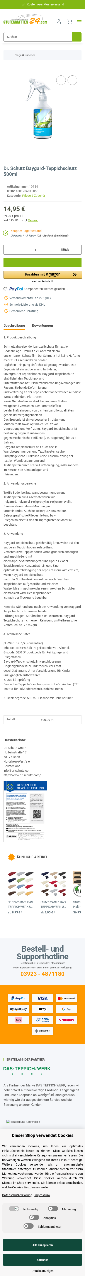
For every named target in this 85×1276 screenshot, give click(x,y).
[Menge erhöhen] (76, 249)
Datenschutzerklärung (17, 1195)
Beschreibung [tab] (14, 325)
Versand (33, 220)
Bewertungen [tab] (42, 325)
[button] (59, 22)
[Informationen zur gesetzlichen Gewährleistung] (25, 811)
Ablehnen (42, 1259)
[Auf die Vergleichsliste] (61, 80)
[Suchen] (77, 37)
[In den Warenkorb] (6, 67)
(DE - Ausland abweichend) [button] (52, 235)
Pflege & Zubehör (33, 195)
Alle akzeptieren (42, 1245)
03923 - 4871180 (42, 974)
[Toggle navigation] (78, 21)
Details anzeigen (43, 1271)
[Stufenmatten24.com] (25, 19)
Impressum (42, 1195)
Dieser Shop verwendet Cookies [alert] (42, 1135)
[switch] (14, 1208)
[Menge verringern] (8, 249)
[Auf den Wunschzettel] (72, 80)
